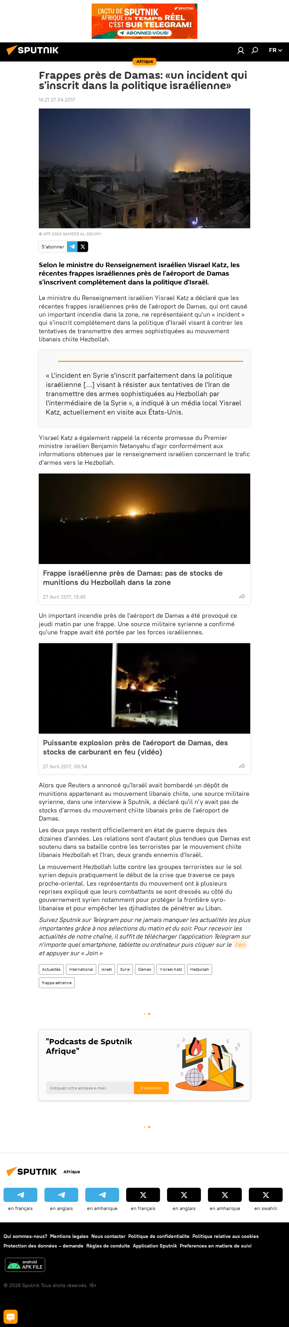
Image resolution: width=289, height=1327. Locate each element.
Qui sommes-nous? (25, 1236)
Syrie (125, 969)
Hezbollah (199, 969)
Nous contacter (108, 1236)
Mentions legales (69, 1236)
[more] (242, 596)
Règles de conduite (108, 1246)
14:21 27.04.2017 (57, 99)
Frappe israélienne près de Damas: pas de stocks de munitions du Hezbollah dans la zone (133, 577)
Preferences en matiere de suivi (216, 1246)
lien (240, 944)
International (81, 969)
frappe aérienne (57, 982)
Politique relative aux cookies (225, 1236)
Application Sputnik (155, 1246)
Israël (107, 969)
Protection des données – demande (44, 1246)
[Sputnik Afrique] (35, 56)
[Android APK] (25, 1266)
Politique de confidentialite (159, 1236)
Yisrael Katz (171, 969)
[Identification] (241, 50)
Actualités (51, 969)
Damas (144, 969)
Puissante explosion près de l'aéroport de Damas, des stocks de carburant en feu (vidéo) (135, 747)
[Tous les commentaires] (11, 1317)
